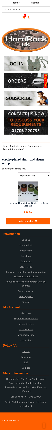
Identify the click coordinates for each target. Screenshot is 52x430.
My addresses (26, 329)
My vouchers (26, 340)
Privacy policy (26, 296)
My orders (26, 313)
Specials (26, 239)
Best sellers (26, 250)
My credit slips (26, 324)
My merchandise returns (26, 318)
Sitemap (26, 302)
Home (5, 146)
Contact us (26, 261)
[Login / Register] (29, 17)
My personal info (26, 335)
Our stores (26, 256)
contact (16, 2)
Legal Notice (26, 266)
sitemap (35, 2)
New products (26, 245)
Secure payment (26, 291)
